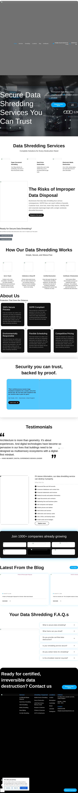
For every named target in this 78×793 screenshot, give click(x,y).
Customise (8, 787)
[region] (15, 784)
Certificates (45, 43)
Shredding (27, 43)
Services (21, 43)
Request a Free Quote (70, 790)
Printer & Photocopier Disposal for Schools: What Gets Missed (17, 596)
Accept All (24, 787)
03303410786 (61, 708)
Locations (34, 43)
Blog (40, 43)
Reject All (16, 787)
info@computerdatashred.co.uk (66, 710)
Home (15, 43)
